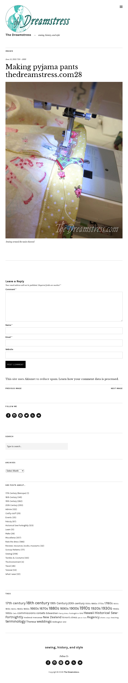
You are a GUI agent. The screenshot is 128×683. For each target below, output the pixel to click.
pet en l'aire (82, 618)
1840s (20, 609)
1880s (54, 608)
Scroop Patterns (12, 550)
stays (108, 618)
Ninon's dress (69, 617)
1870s (43, 608)
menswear (37, 617)
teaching (114, 617)
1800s (116, 604)
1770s (101, 603)
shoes (103, 617)
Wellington (57, 622)
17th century (15, 603)
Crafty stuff (10, 513)
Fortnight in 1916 (76, 613)
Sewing (8, 554)
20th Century (11, 505)
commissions (26, 613)
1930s (106, 608)
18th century (37, 602)
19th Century (11, 501)
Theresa (31, 621)
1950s (8, 613)
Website (9, 349)
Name (8, 325)
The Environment (13, 562)
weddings (44, 621)
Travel (8, 566)
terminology (15, 621)
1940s (116, 608)
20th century (76, 603)
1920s (96, 608)
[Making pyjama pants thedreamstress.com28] (64, 237)
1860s (34, 608)
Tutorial (8, 570)
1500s (88, 603)
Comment (10, 289)
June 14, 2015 (11, 59)
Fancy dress (64, 613)
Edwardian (52, 613)
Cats (15, 613)
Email (8, 337)
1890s (64, 608)
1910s (85, 608)
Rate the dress (12, 542)
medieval (28, 617)
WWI (64, 622)
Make (7, 533)
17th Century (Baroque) (15, 493)
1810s (7, 609)
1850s (27, 609)
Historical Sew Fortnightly (16, 525)
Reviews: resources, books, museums (22, 546)
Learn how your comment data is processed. (89, 379)
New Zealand (52, 617)
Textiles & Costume (14, 558)
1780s (108, 603)
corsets (40, 613)
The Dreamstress (18, 35)
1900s (74, 608)
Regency (93, 617)
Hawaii (89, 613)
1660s (94, 603)
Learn (7, 529)
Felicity (8, 521)
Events (8, 517)
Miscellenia (10, 537)
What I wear (10, 574)
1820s (14, 609)
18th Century (11, 497)
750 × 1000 (21, 59)
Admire (8, 509)
